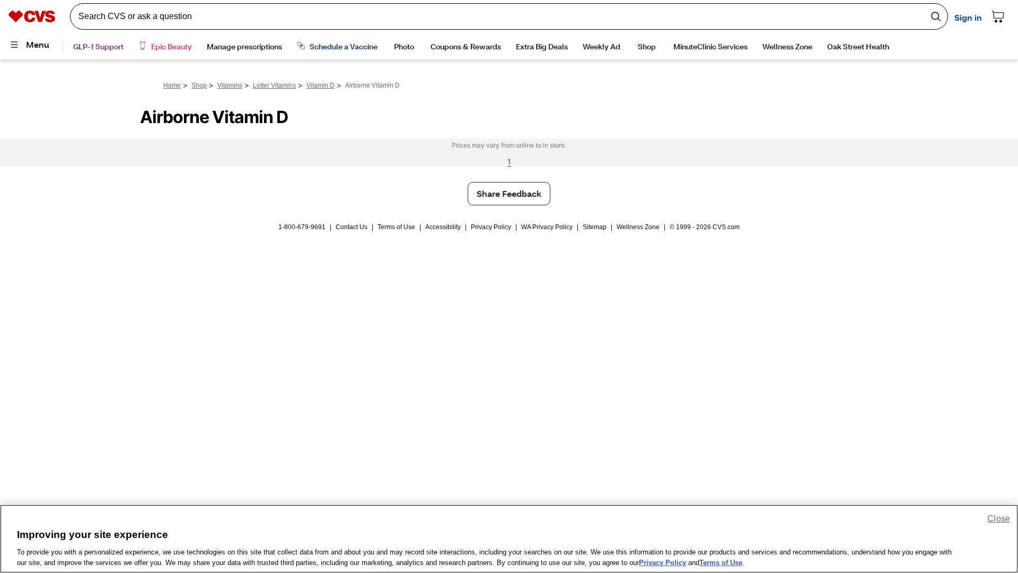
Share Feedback (509, 193)
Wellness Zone (638, 227)
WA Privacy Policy (547, 227)
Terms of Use (396, 227)
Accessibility (443, 227)
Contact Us (351, 227)
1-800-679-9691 (302, 227)
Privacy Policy (491, 227)
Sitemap (595, 227)
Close (998, 518)
